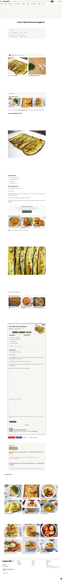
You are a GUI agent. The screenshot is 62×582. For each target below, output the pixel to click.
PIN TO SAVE (15, 332)
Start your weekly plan (27, 211)
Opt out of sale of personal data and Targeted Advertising (52, 567)
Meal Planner (17, 3)
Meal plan (29, 332)
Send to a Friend (34, 437)
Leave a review (13, 448)
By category (19, 563)
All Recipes (19, 562)
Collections (19, 564)
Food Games (33, 3)
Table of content (11, 93)
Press (47, 563)
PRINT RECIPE (22, 332)
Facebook (19, 437)
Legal (47, 564)
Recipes (23, 3)
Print (25, 437)
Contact (33, 563)
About (43, 3)
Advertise (48, 562)
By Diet (28, 3)
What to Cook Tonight (9, 3)
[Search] (52, 1)
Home (2, 3)
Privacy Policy (48, 565)
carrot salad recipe (16, 292)
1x (24, 335)
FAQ (32, 564)
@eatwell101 (17, 431)
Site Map (33, 565)
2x (26, 335)
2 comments (15, 32)
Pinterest (12, 437)
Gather (38, 3)
